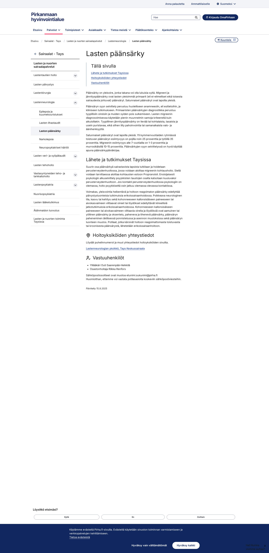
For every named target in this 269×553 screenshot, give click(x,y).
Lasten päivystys (44, 84)
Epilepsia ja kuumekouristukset (50, 113)
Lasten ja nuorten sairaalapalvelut (84, 41)
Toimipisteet (73, 30)
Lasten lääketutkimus (46, 202)
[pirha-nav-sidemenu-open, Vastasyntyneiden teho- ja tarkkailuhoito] (75, 175)
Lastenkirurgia (42, 92)
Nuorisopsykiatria (44, 194)
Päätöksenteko (144, 30)
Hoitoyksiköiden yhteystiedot (109, 77)
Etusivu (37, 30)
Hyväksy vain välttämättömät (149, 545)
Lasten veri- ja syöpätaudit (49, 155)
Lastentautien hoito (45, 75)
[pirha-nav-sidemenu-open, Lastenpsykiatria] (75, 185)
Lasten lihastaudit (49, 122)
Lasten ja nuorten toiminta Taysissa (49, 220)
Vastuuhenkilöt (100, 82)
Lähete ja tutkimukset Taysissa (109, 72)
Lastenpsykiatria (43, 184)
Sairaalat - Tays (52, 41)
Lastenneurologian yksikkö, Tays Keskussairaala (115, 248)
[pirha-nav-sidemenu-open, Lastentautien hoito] (75, 76)
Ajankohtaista (170, 30)
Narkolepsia (46, 139)
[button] (66, 517)
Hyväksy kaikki (186, 545)
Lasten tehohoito (44, 165)
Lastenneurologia (117, 41)
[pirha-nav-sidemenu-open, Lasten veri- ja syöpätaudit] (75, 156)
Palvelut (52, 30)
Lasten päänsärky (50, 130)
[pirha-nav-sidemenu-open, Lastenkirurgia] (75, 93)
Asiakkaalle (96, 30)
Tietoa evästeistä (79, 537)
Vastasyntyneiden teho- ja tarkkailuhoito (49, 175)
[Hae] (196, 17)
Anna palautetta (174, 3)
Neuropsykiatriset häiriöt (54, 147)
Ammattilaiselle (200, 3)
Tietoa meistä (119, 30)
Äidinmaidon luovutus (46, 210)
